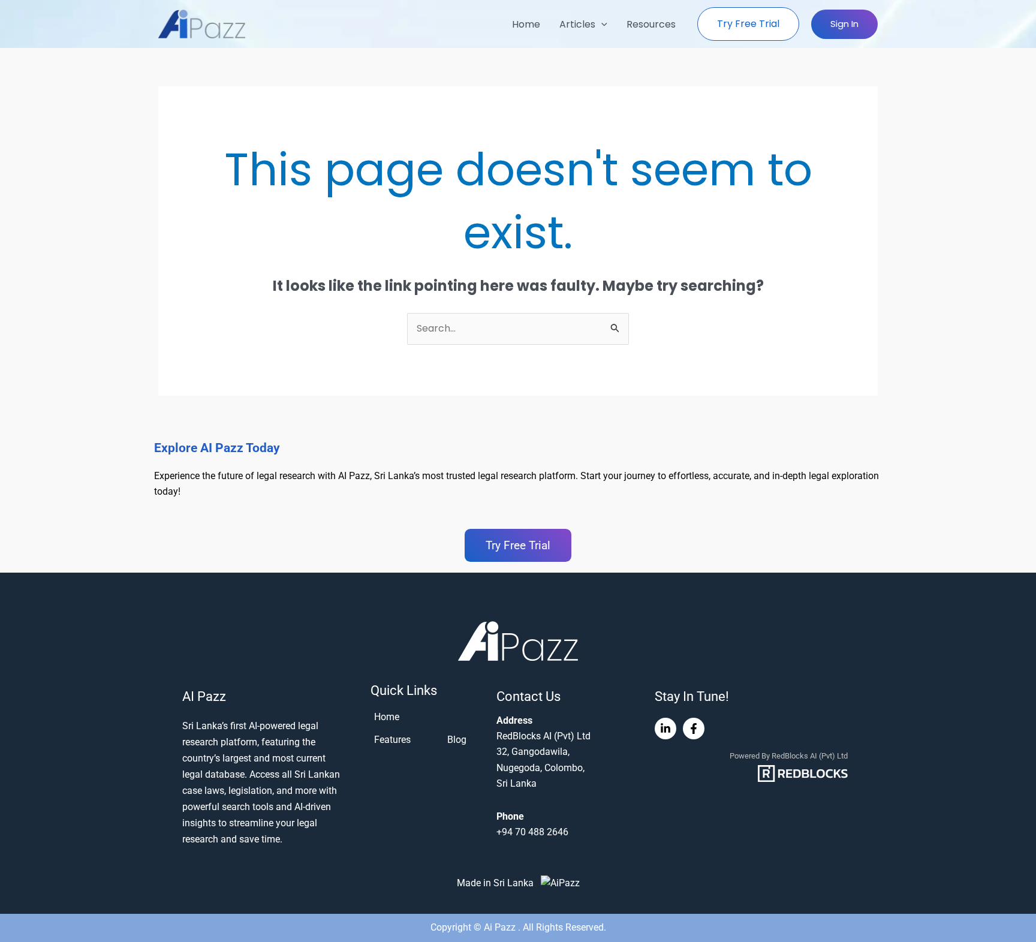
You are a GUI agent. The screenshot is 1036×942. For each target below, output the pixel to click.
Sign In (844, 23)
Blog (456, 739)
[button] (601, 24)
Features (392, 739)
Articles (577, 24)
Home (526, 24)
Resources (651, 24)
